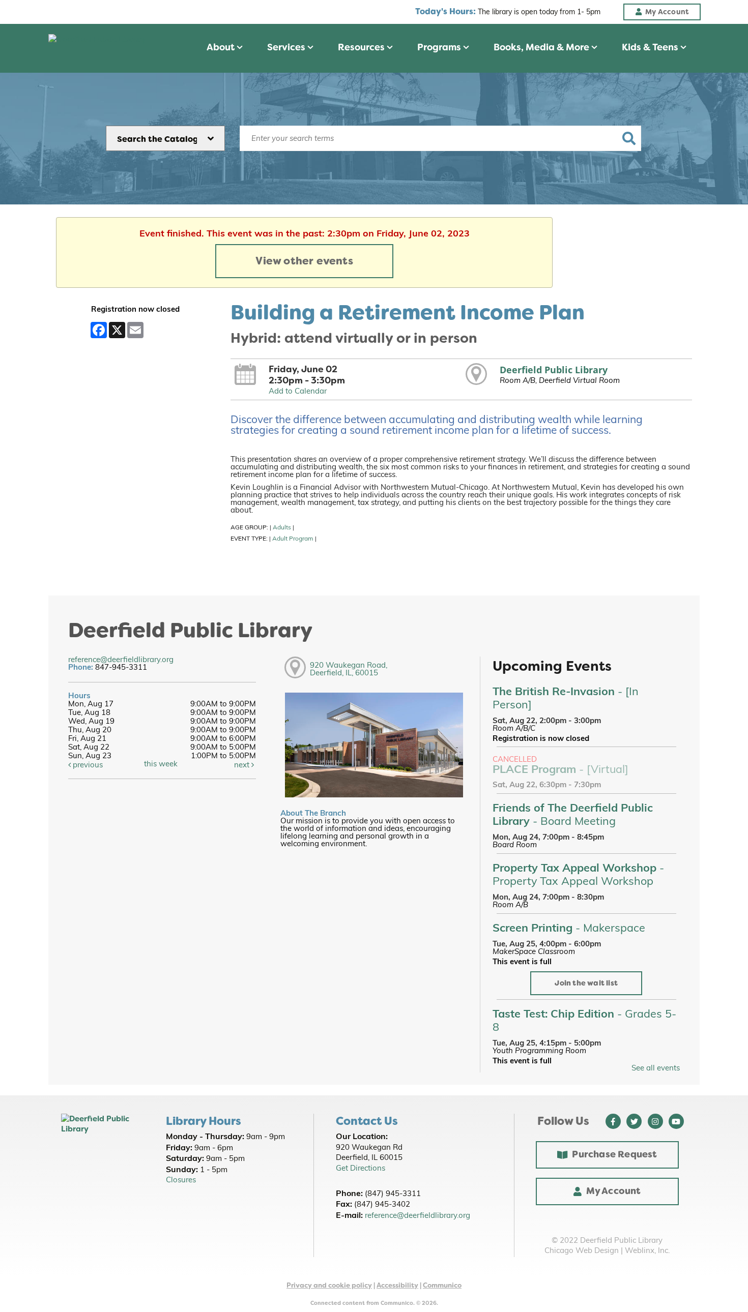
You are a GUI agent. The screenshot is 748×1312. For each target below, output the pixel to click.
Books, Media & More (542, 47)
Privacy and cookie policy (329, 1285)
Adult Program (292, 539)
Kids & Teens (651, 47)
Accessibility (397, 1285)
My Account (613, 1191)
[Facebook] (613, 1121)
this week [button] (161, 764)
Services (287, 47)
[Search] (628, 138)
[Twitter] (634, 1121)
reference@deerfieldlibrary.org (121, 660)
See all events (655, 1068)
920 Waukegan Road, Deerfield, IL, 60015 (348, 669)
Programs (440, 47)
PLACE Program (560, 770)
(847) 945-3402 (382, 1205)
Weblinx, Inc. (647, 1251)
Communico (442, 1285)
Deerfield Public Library (554, 370)
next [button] (242, 765)
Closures (181, 1180)
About (222, 47)
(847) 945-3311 (393, 1194)
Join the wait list (586, 983)
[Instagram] (655, 1121)
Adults (282, 528)
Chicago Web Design (581, 1251)
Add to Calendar (298, 392)
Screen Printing (569, 928)
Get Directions (360, 1169)
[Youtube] (676, 1121)
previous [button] (87, 765)
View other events (304, 261)
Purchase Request (614, 1154)
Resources (362, 47)
